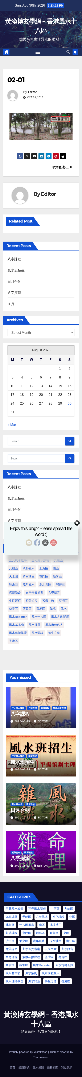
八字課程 (14, 259)
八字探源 (14, 293)
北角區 (43, 568)
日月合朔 (14, 281)
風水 (64, 608)
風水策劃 (31, 973)
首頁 (12, 1067)
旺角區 (13, 584)
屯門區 (43, 576)
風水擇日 (34, 624)
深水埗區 (45, 584)
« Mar (12, 425)
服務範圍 (52, 1067)
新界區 (57, 576)
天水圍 (13, 576)
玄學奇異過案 (34, 592)
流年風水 (28, 584)
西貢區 (27, 608)
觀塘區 (40, 608)
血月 (11, 304)
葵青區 (13, 608)
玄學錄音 (54, 592)
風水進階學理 (18, 633)
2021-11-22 (23, 865)
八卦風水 (28, 568)
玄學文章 (51, 949)
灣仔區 (60, 584)
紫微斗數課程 (59, 708)
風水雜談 (37, 633)
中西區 (55, 908)
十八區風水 (26, 925)
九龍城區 (11, 916)
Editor (32, 92)
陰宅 (53, 608)
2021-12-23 (23, 817)
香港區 (13, 641)
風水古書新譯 (60, 616)
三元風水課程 (40, 560)
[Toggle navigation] (38, 52)
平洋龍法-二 (60, 167)
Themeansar (40, 1057)
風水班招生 (16, 270)
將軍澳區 (28, 576)
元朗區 (13, 568)
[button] (68, 52)
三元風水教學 (18, 560)
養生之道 (54, 633)
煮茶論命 (15, 592)
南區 (56, 568)
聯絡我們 (66, 1067)
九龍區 (58, 560)
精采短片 (31, 600)
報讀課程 (45, 708)
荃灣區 (63, 600)
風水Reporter (18, 616)
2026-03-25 (23, 721)
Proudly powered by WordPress (28, 1051)
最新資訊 (24, 1067)
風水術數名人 (54, 624)
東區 (66, 933)
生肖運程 (15, 600)
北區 (72, 916)
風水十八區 (39, 616)
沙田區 (10, 941)
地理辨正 (55, 925)
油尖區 (23, 941)
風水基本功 (16, 624)
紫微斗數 (48, 600)
